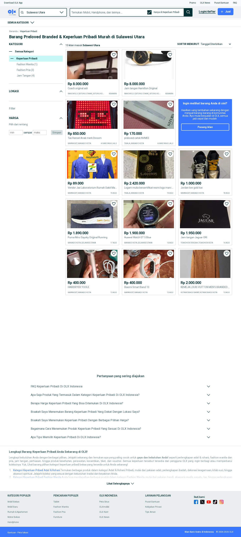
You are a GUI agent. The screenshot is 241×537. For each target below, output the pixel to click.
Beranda (13, 31)
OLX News (104, 517)
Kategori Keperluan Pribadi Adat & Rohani (36, 470)
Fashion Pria (59, 512)
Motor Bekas (14, 517)
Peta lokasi (22, 532)
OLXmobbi (104, 507)
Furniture (57, 517)
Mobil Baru (13, 507)
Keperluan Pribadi (28, 31)
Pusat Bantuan (152, 502)
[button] (13, 2)
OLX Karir (103, 512)
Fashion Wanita (61, 507)
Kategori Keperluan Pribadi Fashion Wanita (37, 477)
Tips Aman (150, 512)
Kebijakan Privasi (153, 507)
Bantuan (12, 532)
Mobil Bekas (13, 502)
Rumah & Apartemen (18, 512)
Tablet (56, 502)
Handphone (13, 522)
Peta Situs (104, 502)
